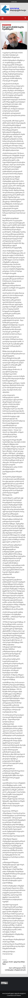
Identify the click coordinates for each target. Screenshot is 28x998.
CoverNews (10, 995)
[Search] (25, 18)
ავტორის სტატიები (6, 24)
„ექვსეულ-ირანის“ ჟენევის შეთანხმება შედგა (13, 962)
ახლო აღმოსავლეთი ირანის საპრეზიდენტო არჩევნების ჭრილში (15, 968)
